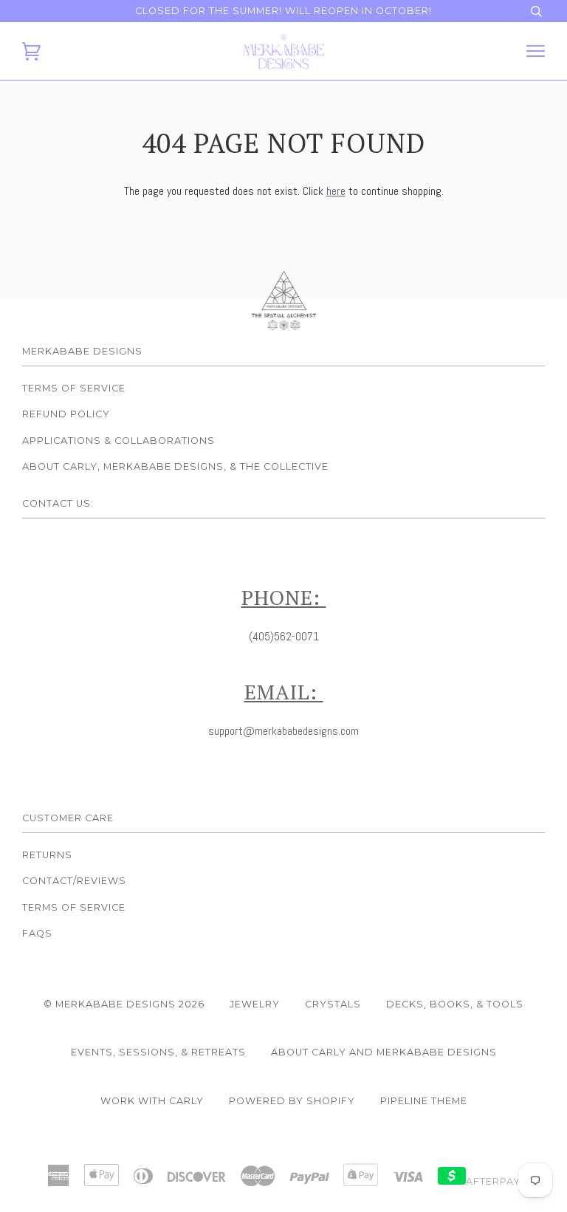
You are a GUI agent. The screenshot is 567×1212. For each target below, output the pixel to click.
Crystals (333, 1004)
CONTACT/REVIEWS (74, 880)
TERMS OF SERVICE (74, 907)
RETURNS (47, 854)
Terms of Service (74, 388)
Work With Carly (152, 1100)
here (336, 191)
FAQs (37, 933)
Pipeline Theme (423, 1100)
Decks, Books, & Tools (454, 1004)
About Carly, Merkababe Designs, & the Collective (175, 466)
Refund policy (66, 414)
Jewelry (255, 1004)
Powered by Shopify (292, 1100)
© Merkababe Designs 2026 (124, 1004)
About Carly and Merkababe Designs (384, 1052)
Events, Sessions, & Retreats (158, 1052)
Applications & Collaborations (118, 440)
